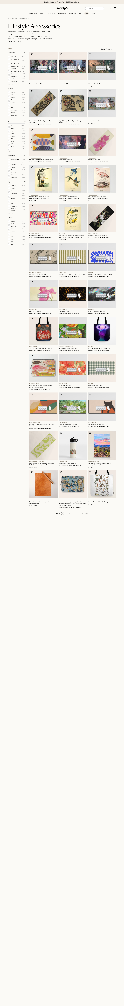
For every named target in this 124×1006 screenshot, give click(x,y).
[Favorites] (110, 8)
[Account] (106, 8)
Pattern (10, 217)
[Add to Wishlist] (32, 54)
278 (83, 513)
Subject (10, 88)
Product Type (12, 53)
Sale (86, 13)
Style (9, 182)
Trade (93, 13)
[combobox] (94, 8)
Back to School (33, 13)
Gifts (80, 13)
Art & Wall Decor (50, 13)
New (41, 13)
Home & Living (62, 13)
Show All (11, 84)
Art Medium (11, 155)
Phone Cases (72, 13)
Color (10, 122)
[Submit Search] (87, 8)
